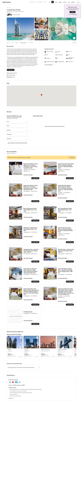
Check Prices (72, 157)
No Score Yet (61, 351)
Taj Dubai (9, 349)
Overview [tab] (8, 42)
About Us (65, 2)
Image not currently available (15, 316)
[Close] (79, 6)
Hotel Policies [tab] (30, 42)
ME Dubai (26, 349)
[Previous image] (8, 343)
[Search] (52, 2)
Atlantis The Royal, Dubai (45, 349)
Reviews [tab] (16, 42)
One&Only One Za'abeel (62, 349)
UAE (7, 7)
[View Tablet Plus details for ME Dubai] (37, 337)
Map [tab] (12, 42)
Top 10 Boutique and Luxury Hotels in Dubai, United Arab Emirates (21, 367)
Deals (56, 2)
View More (10, 398)
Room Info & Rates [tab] (23, 42)
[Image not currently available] (15, 168)
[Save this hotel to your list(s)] (73, 43)
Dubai (9, 7)
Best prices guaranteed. (11, 153)
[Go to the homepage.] (6, 2)
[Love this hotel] (75, 43)
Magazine (60, 2)
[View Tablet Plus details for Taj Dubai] (21, 337)
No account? (72, 14)
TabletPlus (73, 2)
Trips (69, 2)
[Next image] (21, 343)
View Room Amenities (28, 174)
